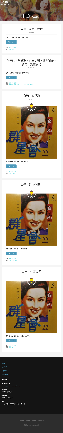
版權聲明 (4, 371)
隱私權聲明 (5, 374)
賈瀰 (13, 260)
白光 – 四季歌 (31, 95)
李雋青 (10, 173)
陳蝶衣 (31, 84)
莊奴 (28, 84)
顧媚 (16, 260)
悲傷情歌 (14, 47)
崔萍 (10, 47)
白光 (15, 171)
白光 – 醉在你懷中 (31, 184)
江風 (13, 49)
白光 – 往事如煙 (31, 271)
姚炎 (10, 347)
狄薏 (25, 84)
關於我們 (4, 363)
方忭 (18, 84)
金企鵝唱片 (5, 2)
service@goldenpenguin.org (11, 386)
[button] (61, 3)
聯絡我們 (4, 367)
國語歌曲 (11, 83)
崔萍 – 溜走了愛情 (31, 29)
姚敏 (10, 49)
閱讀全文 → (11, 42)
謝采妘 (15, 83)
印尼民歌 (11, 84)
